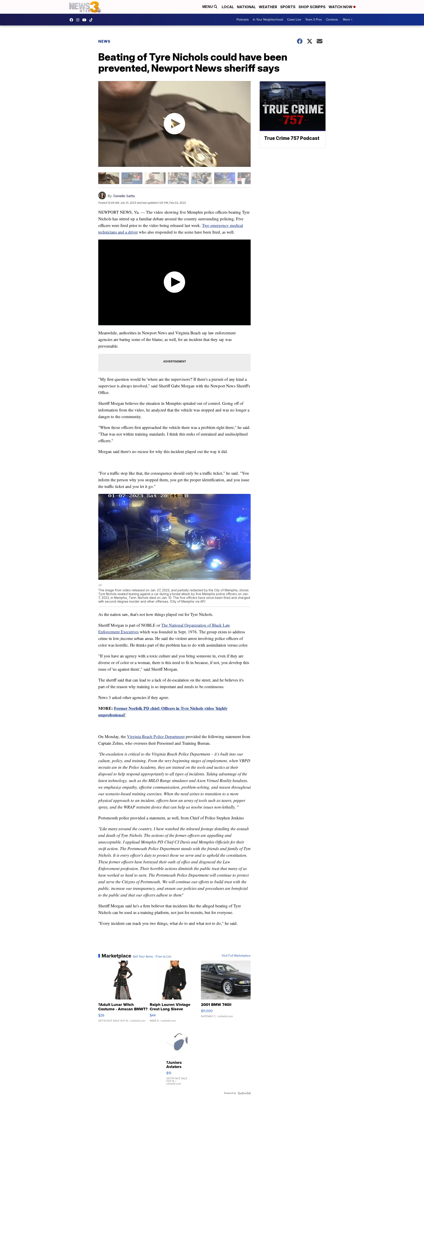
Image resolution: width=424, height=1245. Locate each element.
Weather (268, 7)
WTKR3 (72, 20)
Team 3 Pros (313, 19)
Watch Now (341, 7)
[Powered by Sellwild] (244, 1093)
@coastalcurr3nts (92, 20)
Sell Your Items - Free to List (152, 956)
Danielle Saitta (124, 196)
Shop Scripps (312, 7)
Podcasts (243, 19)
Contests (332, 19)
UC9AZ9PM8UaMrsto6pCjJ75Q (85, 20)
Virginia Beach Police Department (156, 736)
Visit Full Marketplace (236, 955)
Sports (287, 7)
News (104, 41)
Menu (208, 7)
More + (347, 19)
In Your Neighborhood (268, 19)
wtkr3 (78, 20)
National (246, 7)
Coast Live (294, 19)
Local (228, 7)
